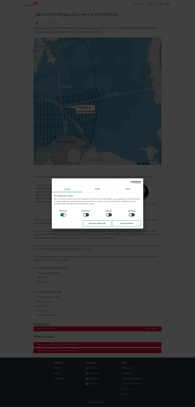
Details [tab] (97, 189)
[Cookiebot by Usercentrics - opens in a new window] (132, 182)
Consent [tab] (67, 189)
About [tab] (128, 189)
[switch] (86, 214)
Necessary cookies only (97, 223)
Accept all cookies (126, 223)
